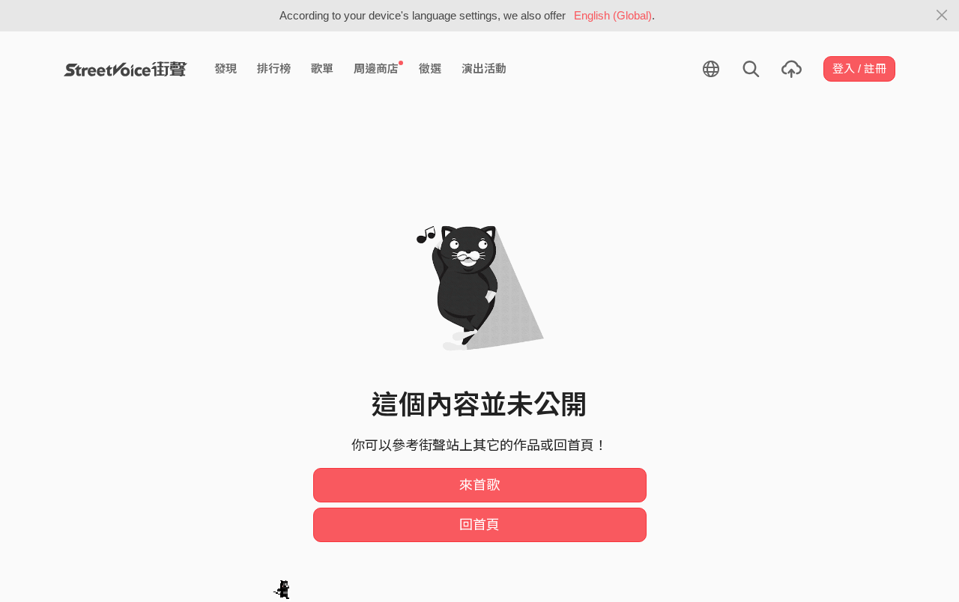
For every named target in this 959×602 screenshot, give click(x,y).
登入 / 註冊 (859, 68)
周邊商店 (376, 68)
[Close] (942, 16)
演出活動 (484, 68)
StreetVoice (125, 68)
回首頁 (479, 524)
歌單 (322, 68)
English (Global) (613, 15)
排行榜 (274, 68)
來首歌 (479, 485)
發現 (225, 68)
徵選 (430, 68)
